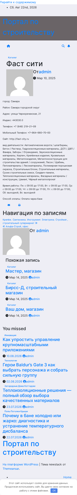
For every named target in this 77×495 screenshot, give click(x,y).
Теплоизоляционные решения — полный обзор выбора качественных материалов (37, 395)
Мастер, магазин (23, 271)
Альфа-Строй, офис (16, 226)
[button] (63, 46)
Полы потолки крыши (16, 411)
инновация (10, 335)
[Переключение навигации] (36, 46)
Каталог (12, 57)
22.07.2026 (14, 437)
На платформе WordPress (21, 464)
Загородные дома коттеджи (19, 386)
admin (45, 71)
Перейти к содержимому (18, 2)
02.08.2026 (14, 381)
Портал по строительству (29, 447)
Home (67, 477)
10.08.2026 (14, 356)
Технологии (10, 360)
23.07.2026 (14, 407)
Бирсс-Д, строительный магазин (31, 290)
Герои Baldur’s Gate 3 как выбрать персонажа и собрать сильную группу (35, 370)
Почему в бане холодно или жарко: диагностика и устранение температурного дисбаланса (33, 423)
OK (54, 490)
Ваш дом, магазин (25, 309)
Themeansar (11, 468)
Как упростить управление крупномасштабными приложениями (31, 344)
